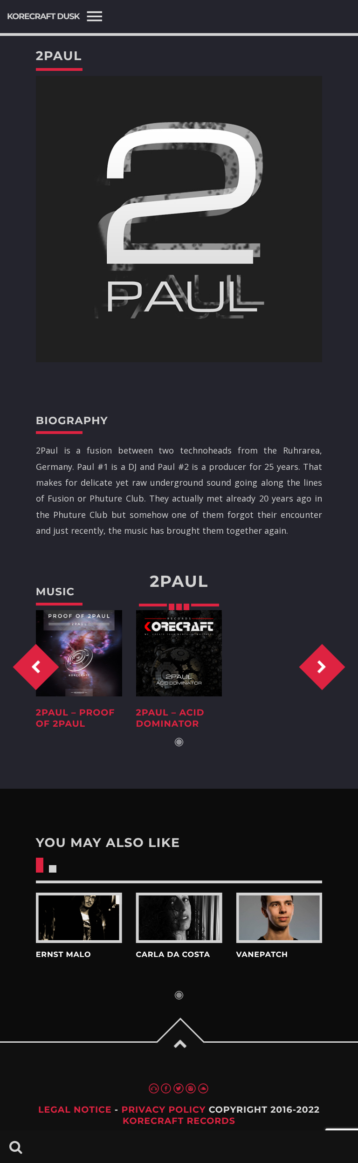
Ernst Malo (63, 954)
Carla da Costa (173, 954)
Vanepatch (262, 954)
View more (79, 918)
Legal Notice (75, 1109)
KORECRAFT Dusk (43, 16)
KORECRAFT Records (179, 1120)
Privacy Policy (163, 1109)
